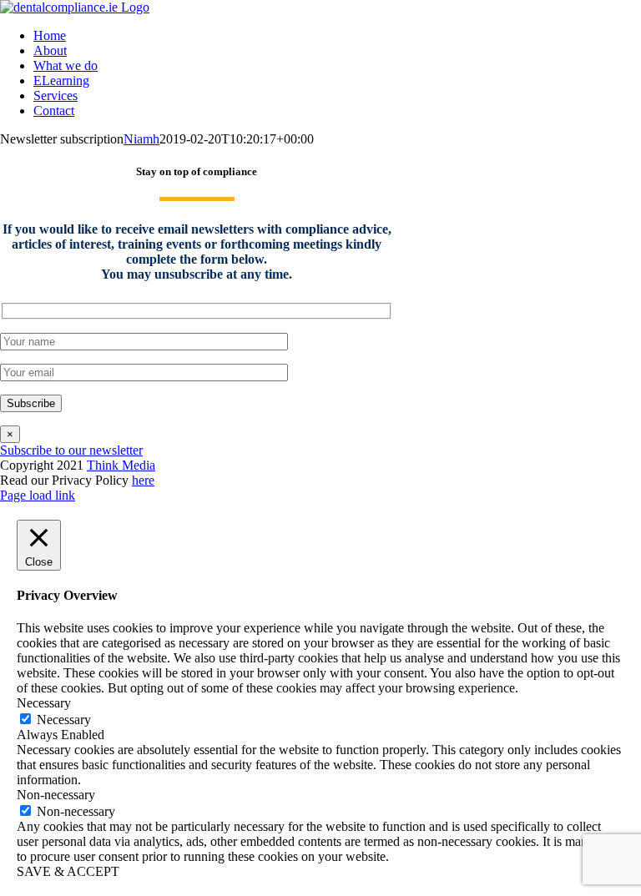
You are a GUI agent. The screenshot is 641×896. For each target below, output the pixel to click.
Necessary (64, 719)
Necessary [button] (44, 703)
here (143, 480)
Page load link (37, 495)
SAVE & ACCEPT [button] (68, 871)
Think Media (121, 465)
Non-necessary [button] (56, 795)
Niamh (141, 139)
